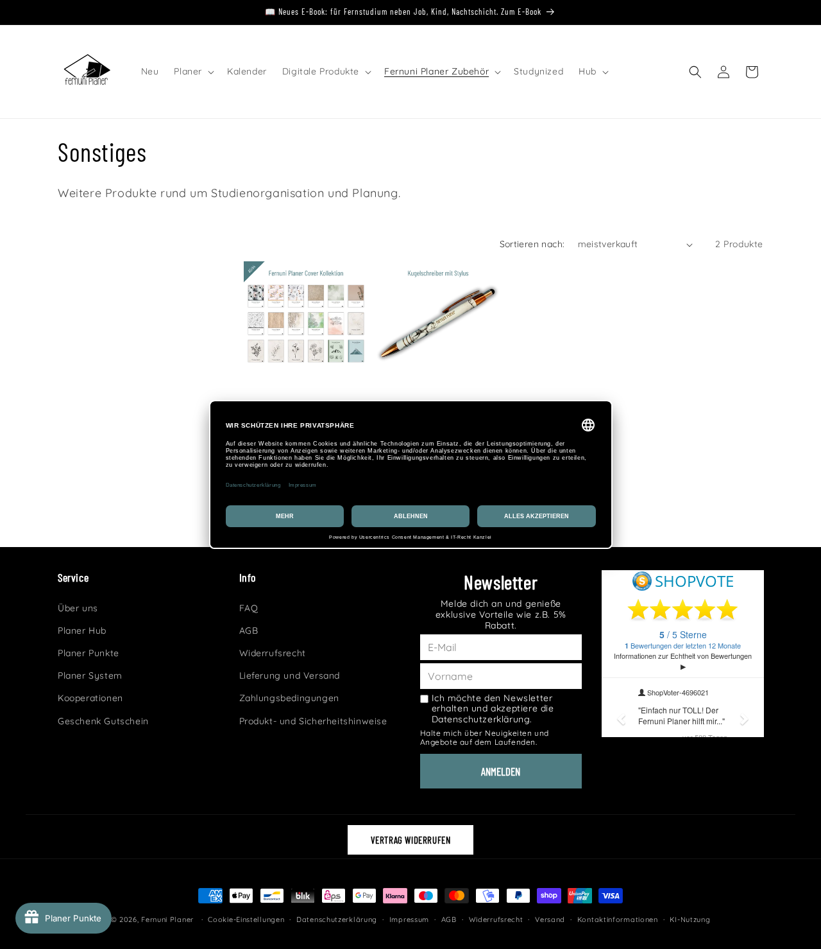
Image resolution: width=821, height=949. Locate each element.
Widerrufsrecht (272, 653)
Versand (550, 919)
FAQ (248, 608)
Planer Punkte (88, 653)
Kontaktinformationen (617, 919)
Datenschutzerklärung (336, 919)
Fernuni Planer (167, 919)
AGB (248, 630)
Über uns (78, 608)
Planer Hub (82, 630)
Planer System (90, 675)
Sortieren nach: (532, 244)
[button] (192, 71)
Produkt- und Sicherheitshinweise (313, 721)
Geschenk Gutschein (103, 721)
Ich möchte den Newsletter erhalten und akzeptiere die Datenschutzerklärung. (493, 709)
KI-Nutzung (690, 919)
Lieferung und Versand (290, 675)
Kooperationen (90, 698)
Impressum (409, 919)
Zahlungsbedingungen (289, 698)
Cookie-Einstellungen (246, 919)
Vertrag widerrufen (411, 840)
